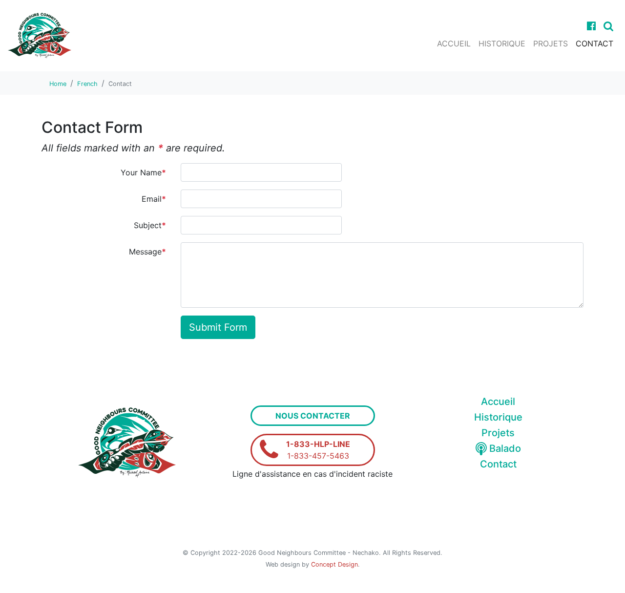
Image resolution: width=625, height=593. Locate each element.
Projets (550, 43)
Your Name (143, 172)
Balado (504, 448)
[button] (608, 26)
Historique (502, 43)
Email (154, 199)
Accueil (454, 43)
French (87, 83)
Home (57, 83)
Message (147, 251)
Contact (594, 43)
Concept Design (334, 564)
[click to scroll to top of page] (607, 573)
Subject (150, 225)
